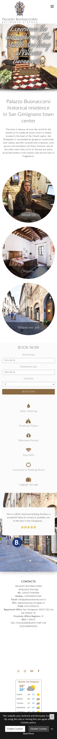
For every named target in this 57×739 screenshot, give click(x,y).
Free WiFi (28, 455)
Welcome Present (28, 440)
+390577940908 (30, 593)
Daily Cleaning (28, 411)
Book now (28, 72)
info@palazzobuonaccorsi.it (32, 600)
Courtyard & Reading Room (28, 470)
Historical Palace (28, 426)
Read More (28, 734)
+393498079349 (33, 596)
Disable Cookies (39, 729)
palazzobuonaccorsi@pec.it (31, 603)
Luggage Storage (28, 484)
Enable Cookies (15, 729)
